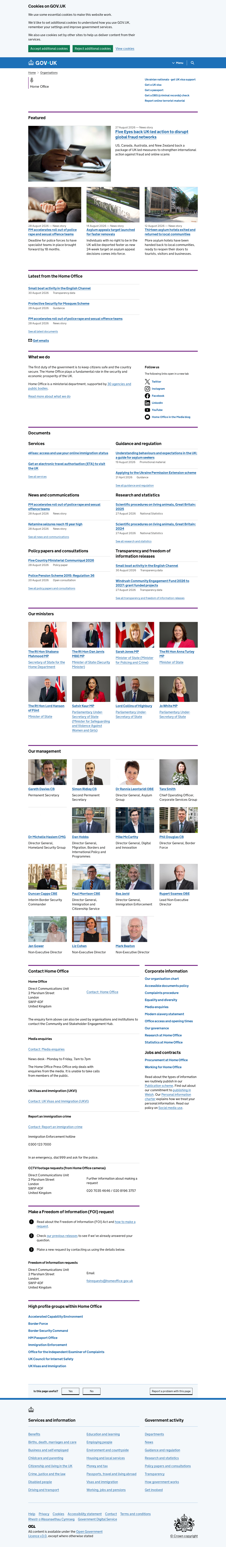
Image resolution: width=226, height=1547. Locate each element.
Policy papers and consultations (168, 1466)
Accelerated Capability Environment (55, 1317)
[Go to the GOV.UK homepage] (42, 63)
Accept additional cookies (49, 48)
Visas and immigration (102, 1482)
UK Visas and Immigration (47, 1366)
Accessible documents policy (167, 986)
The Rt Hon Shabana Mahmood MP (43, 654)
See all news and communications (48, 537)
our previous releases (62, 1236)
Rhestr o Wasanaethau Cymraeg (51, 1519)
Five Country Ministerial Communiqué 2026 (61, 560)
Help (31, 1514)
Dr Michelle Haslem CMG (47, 837)
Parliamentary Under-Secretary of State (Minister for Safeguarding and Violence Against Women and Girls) (91, 721)
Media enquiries (156, 1007)
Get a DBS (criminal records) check (167, 95)
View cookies (125, 48)
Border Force (38, 1324)
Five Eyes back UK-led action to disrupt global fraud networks (151, 134)
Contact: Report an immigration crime (55, 1127)
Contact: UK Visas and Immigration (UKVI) (58, 1101)
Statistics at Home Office (164, 1042)
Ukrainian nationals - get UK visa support (170, 79)
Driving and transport (43, 1490)
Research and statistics (162, 1458)
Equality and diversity (161, 1000)
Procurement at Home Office (166, 1060)
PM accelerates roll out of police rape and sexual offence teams (52, 232)
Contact (111, 1514)
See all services (37, 476)
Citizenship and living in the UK (50, 1466)
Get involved (154, 1490)
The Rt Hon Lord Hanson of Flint (46, 708)
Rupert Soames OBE (174, 894)
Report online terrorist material (165, 100)
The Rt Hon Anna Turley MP (176, 654)
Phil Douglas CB (171, 837)
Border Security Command (48, 1331)
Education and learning (103, 1434)
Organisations (49, 72)
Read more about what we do (49, 396)
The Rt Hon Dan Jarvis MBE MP (88, 654)
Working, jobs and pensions (106, 1490)
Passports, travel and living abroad (111, 1474)
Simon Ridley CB (84, 789)
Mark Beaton (125, 946)
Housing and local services (106, 1458)
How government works (162, 1482)
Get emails (41, 341)
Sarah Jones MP (127, 652)
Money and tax (97, 1466)
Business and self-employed (48, 1450)
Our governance (157, 1028)
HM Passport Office (42, 1338)
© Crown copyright (184, 1536)
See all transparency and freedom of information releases (150, 598)
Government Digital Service (97, 1519)
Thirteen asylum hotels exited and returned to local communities (170, 232)
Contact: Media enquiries (46, 1049)
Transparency (155, 1474)
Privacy (44, 1514)
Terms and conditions (135, 1514)
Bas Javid (122, 894)
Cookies (58, 1514)
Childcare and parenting (45, 1458)
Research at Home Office (163, 1035)
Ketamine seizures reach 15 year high (55, 524)
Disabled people (40, 1482)
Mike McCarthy (127, 837)
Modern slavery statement (164, 1014)
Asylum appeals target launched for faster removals (111, 232)
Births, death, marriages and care (52, 1442)
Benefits (34, 1434)
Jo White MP (168, 706)
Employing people (99, 1442)
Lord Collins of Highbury (134, 706)
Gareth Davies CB (41, 789)
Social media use (170, 1108)
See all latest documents (43, 331)
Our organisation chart (162, 979)
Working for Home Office (163, 1067)
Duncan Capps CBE (42, 894)
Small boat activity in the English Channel (59, 288)
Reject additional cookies (93, 48)
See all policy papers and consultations (51, 588)
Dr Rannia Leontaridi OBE (135, 789)
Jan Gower (36, 946)
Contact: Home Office (102, 992)
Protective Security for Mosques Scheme (58, 303)
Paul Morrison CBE (86, 894)
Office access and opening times (169, 1021)
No (95, 1391)
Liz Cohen (79, 946)
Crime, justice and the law (47, 1474)
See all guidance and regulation (135, 485)
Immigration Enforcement (47, 1345)
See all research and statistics (133, 541)
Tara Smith (167, 789)
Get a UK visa (153, 84)
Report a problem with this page (171, 1391)
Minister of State (171, 662)
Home (32, 72)
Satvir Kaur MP (83, 706)
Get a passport (154, 90)
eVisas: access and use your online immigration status (68, 453)
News (149, 1442)
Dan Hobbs (80, 837)
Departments (154, 1434)
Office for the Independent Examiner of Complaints (66, 1352)
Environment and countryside (108, 1450)
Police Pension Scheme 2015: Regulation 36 (61, 576)
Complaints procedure (162, 993)
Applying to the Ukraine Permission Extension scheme (156, 473)
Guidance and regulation (162, 1450)
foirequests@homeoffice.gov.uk (110, 1281)
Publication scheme (159, 1086)
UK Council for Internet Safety (50, 1359)
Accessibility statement (85, 1514)
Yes (74, 1391)
